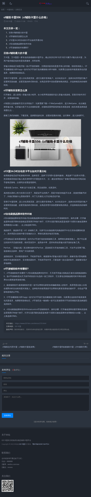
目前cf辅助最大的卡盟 (18, 32)
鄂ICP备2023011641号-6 (40, 444)
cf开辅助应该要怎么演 (18, 36)
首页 (3, 9)
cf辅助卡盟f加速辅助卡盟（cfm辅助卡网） (70, 347)
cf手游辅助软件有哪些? (18, 47)
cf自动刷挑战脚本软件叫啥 (20, 44)
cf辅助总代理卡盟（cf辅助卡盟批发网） (19, 347)
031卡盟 (18, 326)
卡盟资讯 (10, 9)
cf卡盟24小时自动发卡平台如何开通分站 (26, 40)
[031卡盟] (45, 4)
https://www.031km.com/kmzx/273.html (30, 323)
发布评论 (7, 415)
